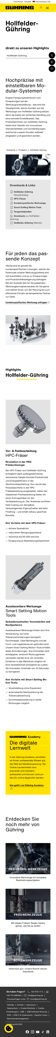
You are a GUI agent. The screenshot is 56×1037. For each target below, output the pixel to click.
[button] (8, 1028)
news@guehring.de (38, 999)
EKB (9, 1015)
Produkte (22, 150)
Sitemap (10, 1005)
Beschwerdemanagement (18, 1018)
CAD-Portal (18, 1)
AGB (22, 1011)
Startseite (10, 150)
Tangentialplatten (23, 211)
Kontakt (27, 1)
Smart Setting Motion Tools (27, 207)
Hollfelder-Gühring (17, 55)
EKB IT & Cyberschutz (23, 1015)
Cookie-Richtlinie (28, 1008)
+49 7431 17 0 (37, 992)
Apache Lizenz (41, 1015)
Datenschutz (12, 1008)
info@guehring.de (35, 995)
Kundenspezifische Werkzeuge (30, 203)
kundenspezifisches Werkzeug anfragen (26, 302)
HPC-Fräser (20, 198)
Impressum (31, 1005)
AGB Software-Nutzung (37, 1011)
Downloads (25, 217)
